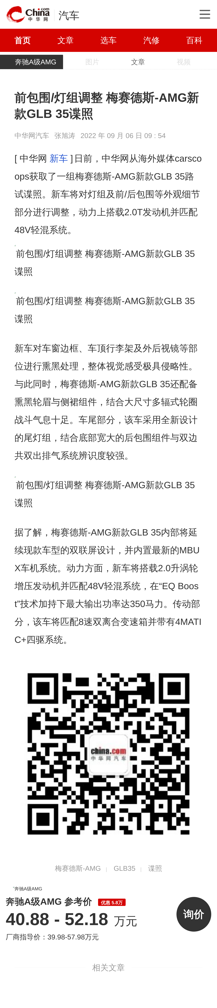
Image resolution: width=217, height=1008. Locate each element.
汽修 (151, 40)
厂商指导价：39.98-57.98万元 (52, 937)
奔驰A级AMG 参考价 (64, 901)
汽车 (69, 15)
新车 (59, 158)
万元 (71, 921)
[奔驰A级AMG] (27, 888)
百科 (194, 40)
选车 (108, 40)
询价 (193, 914)
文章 (65, 40)
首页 (22, 40)
